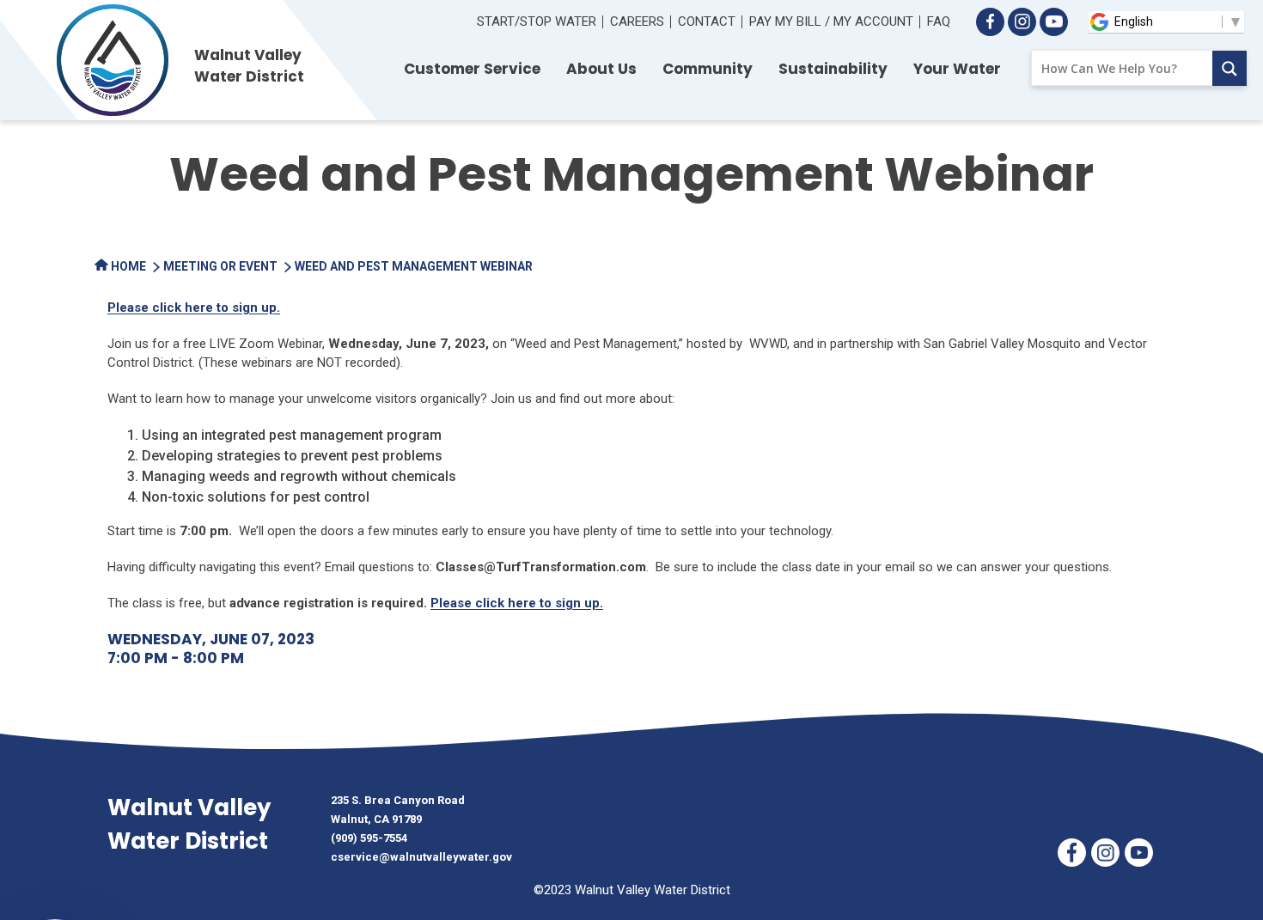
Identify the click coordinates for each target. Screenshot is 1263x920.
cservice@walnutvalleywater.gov (421, 856)
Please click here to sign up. (193, 307)
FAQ (938, 21)
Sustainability (833, 68)
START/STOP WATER (536, 21)
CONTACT (706, 21)
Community (707, 68)
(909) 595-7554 (369, 838)
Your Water (957, 68)
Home (127, 266)
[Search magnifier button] (1229, 68)
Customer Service (472, 68)
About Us (601, 68)
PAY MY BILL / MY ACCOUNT (831, 21)
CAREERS (637, 21)
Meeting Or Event (220, 266)
